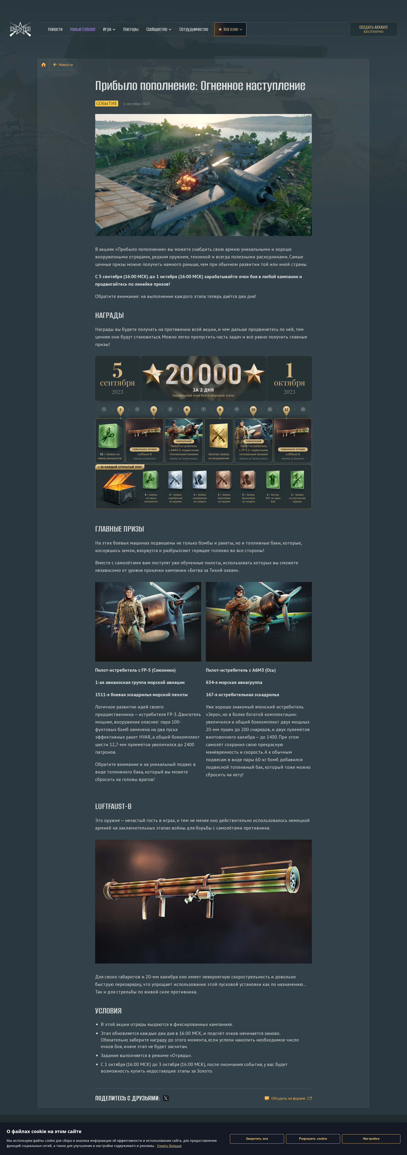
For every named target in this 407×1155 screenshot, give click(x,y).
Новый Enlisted (82, 29)
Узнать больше (169, 1145)
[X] (166, 1098)
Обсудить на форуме (288, 1098)
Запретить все (257, 1138)
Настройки (371, 1138)
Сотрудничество (193, 29)
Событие (106, 103)
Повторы (130, 29)
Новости (55, 29)
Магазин (231, 29)
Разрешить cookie (313, 1138)
